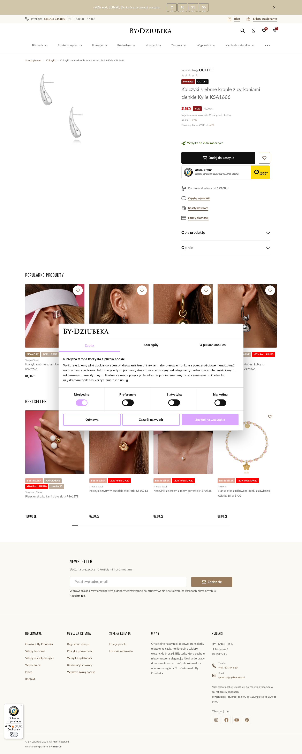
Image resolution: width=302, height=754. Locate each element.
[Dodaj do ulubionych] (78, 290)
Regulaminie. (77, 595)
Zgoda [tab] (89, 345)
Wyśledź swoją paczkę (81, 672)
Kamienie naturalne (238, 45)
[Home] (151, 30)
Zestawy (176, 45)
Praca (28, 672)
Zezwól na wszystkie (210, 419)
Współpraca (32, 665)
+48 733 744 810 (227, 667)
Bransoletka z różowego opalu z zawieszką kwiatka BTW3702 (244, 493)
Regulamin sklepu (78, 644)
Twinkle (222, 486)
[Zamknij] (274, 7)
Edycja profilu (118, 644)
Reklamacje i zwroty (79, 665)
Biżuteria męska (67, 45)
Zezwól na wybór (151, 419)
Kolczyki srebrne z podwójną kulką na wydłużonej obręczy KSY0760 (241, 367)
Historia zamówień (121, 651)
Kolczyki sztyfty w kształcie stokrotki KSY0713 (118, 490)
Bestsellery (124, 45)
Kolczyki (50, 60)
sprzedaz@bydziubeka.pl (231, 677)
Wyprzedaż (204, 45)
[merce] (56, 746)
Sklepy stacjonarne (265, 18)
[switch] (128, 402)
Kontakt (30, 679)
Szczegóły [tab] (151, 345)
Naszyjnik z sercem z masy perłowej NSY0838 (182, 490)
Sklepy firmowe (35, 651)
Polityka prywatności (80, 651)
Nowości (151, 45)
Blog (237, 18)
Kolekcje (97, 45)
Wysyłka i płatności (79, 658)
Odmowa (91, 419)
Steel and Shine (33, 492)
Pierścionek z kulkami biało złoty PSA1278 (51, 496)
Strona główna (33, 60)
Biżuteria (37, 45)
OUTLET (206, 70)
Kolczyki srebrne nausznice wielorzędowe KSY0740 (51, 367)
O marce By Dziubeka (39, 644)
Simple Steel (32, 360)
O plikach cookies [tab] (213, 345)
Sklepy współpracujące (39, 658)
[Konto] (253, 31)
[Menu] (20, 706)
